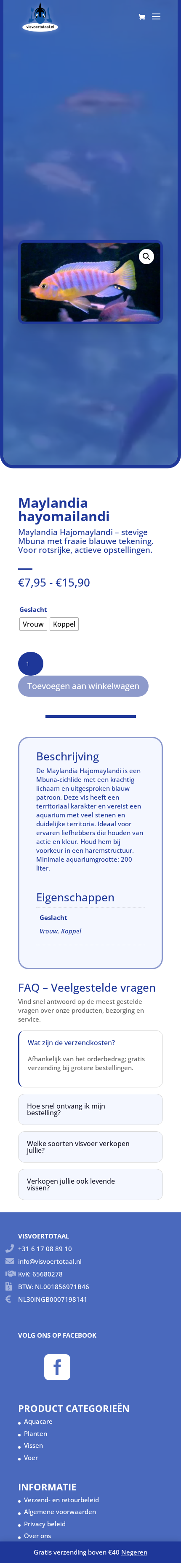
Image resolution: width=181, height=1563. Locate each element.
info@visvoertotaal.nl (50, 1261)
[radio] (33, 624)
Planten (35, 1433)
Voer (31, 1457)
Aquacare (38, 1421)
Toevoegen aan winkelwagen (83, 686)
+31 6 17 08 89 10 (45, 1248)
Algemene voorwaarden (60, 1511)
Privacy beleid (45, 1524)
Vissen (33, 1445)
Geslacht (33, 609)
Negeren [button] (134, 1552)
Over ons (37, 1535)
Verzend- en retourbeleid (61, 1499)
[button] (146, 256)
